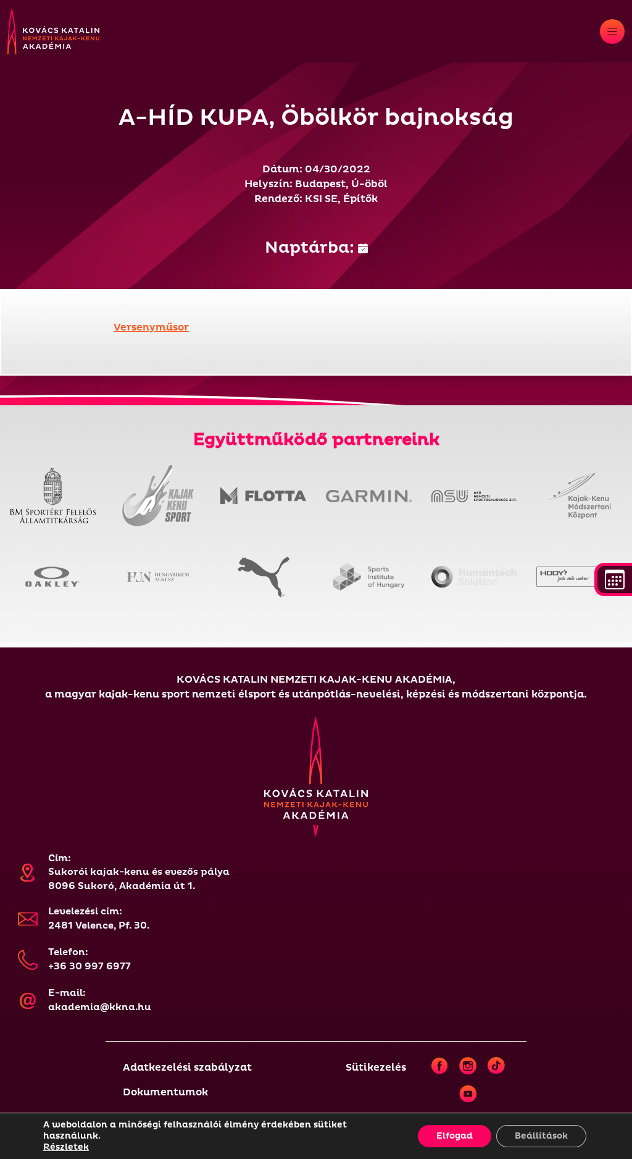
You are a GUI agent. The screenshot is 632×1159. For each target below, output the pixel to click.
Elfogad (454, 1136)
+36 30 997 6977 (89, 966)
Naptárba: (311, 248)
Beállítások (541, 1136)
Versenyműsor (151, 327)
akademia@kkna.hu (99, 1007)
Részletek (66, 1147)
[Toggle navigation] (612, 31)
